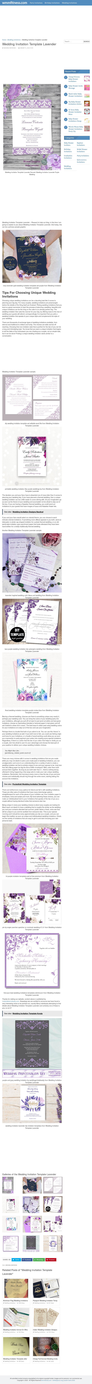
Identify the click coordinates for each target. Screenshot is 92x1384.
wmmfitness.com (14, 3)
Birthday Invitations (52, 3)
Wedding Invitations (69, 3)
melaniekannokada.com (10, 1001)
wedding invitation (11, 1265)
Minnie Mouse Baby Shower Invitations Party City (76, 129)
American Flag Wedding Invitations (15, 1300)
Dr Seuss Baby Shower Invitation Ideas (75, 112)
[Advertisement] (46, 23)
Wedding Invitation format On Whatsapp (17, 1330)
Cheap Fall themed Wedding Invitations (47, 1359)
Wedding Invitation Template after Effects (17, 1359)
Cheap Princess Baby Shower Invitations (74, 79)
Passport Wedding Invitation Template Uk (47, 1300)
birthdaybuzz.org (58, 1380)
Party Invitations (36, 3)
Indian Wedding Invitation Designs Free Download (50, 1330)
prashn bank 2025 (69, 1380)
